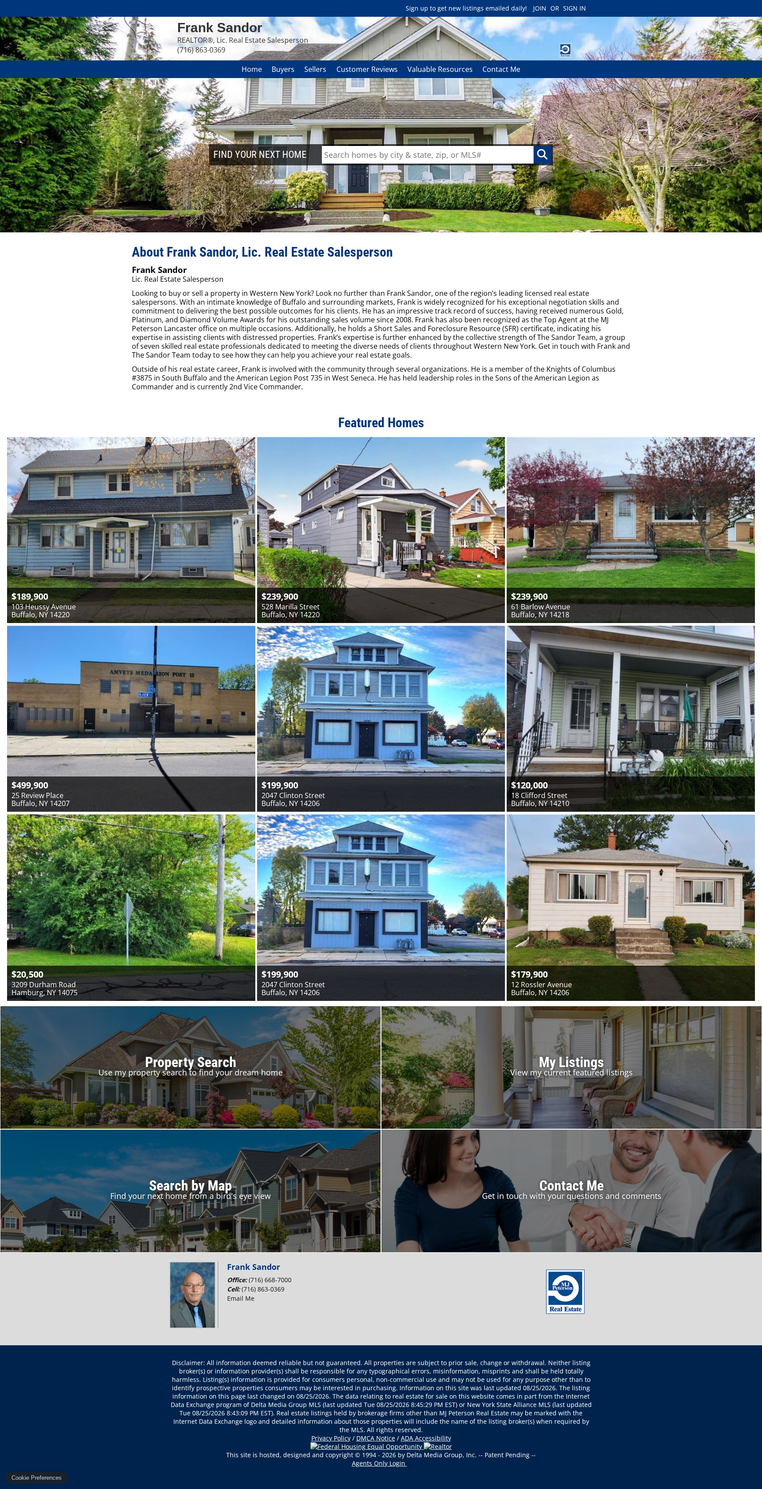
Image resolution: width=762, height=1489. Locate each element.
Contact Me (501, 69)
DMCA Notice (375, 1438)
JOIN (539, 8)
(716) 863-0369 (263, 1289)
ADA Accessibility (426, 1438)
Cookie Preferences (36, 1477)
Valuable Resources (440, 69)
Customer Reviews (367, 69)
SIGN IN (574, 8)
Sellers (315, 69)
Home (252, 69)
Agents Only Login (379, 1463)
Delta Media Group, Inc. (442, 1455)
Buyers (283, 69)
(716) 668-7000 (270, 1280)
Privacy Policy (331, 1438)
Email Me (240, 1298)
